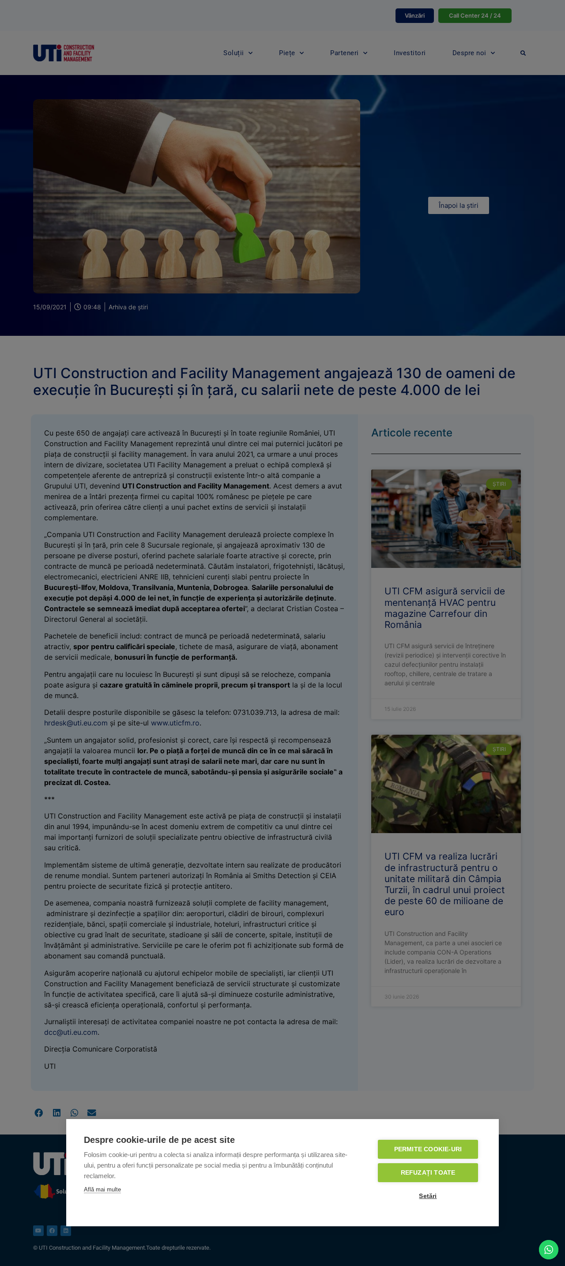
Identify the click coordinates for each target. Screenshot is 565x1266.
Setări (428, 1196)
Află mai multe (102, 1189)
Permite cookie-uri (428, 1149)
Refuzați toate (428, 1172)
